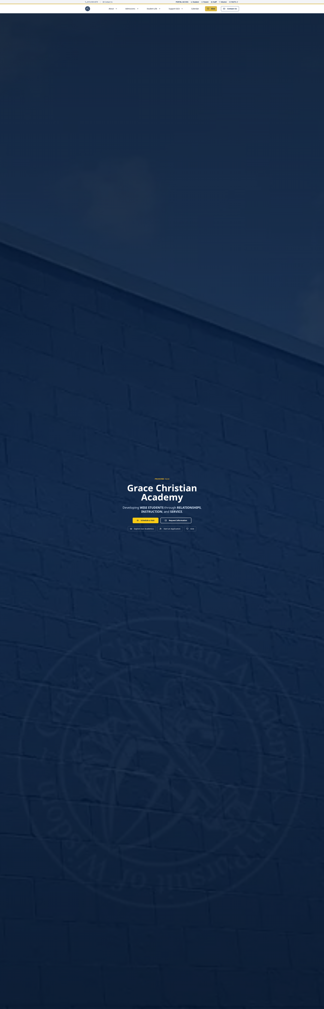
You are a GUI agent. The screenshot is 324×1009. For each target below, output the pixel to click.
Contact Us (232, 8)
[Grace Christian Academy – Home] (87, 8)
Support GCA (174, 8)
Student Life (152, 8)
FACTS (233, 2)
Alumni (224, 2)
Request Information (178, 520)
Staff (215, 2)
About (111, 8)
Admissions (130, 8)
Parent (205, 2)
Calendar (195, 8)
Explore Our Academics (144, 529)
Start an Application (172, 529)
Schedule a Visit (147, 520)
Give (213, 8)
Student (196, 2)
